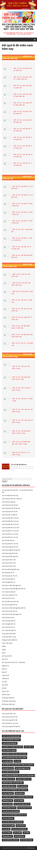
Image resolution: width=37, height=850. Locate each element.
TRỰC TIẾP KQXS (7, 643)
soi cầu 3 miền (7, 804)
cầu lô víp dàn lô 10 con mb (10, 531)
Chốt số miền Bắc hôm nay (11, 740)
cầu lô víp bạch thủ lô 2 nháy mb (12, 499)
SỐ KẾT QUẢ (6, 694)
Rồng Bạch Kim (7, 800)
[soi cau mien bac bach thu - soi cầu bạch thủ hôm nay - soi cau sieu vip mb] (18, 8)
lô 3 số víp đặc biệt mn (18, 464)
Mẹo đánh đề (20, 793)
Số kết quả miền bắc (8, 698)
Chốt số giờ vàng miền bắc (11, 736)
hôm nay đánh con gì (24, 779)
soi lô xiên (17, 833)
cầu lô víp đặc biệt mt (8, 579)
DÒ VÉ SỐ (5, 685)
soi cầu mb (6, 829)
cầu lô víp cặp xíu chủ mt (9, 576)
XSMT (4, 653)
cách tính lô (29, 747)
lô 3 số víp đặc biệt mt (8, 592)
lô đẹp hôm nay (8, 793)
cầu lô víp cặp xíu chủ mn (9, 611)
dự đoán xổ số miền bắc (10, 772)
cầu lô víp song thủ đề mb (10, 547)
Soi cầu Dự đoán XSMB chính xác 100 (14, 815)
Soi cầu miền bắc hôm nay (10, 495)
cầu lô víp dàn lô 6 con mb (10, 537)
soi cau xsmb (19, 800)
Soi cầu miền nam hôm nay (10, 601)
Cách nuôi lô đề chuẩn (9, 633)
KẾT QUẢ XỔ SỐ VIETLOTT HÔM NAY (13, 662)
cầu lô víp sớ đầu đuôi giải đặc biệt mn (14, 608)
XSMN (4, 650)
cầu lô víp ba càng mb (8, 502)
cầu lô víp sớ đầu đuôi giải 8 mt (11, 585)
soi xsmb (26, 833)
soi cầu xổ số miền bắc (19, 829)
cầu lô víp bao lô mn (8, 617)
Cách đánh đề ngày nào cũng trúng (14, 757)
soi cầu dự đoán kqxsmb (11, 811)
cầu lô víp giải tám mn (8, 624)
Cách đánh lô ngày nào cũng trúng (14, 754)
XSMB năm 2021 (7, 836)
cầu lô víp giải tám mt (8, 582)
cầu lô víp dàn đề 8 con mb (10, 524)
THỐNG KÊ (5, 678)
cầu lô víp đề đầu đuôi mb (10, 556)
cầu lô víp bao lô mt (8, 572)
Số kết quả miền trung (8, 701)
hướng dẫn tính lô (9, 786)
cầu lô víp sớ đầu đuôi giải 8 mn (11, 614)
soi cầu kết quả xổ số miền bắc (13, 822)
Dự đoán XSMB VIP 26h (22, 768)
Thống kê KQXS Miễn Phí (9, 640)
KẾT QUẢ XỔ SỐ (7, 656)
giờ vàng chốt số (8, 779)
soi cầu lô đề (21, 825)
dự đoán (17, 761)
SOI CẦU (4, 682)
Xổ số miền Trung (26, 840)
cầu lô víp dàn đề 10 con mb (10, 527)
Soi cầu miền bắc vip (8, 540)
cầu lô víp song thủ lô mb (9, 553)
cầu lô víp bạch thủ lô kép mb (11, 508)
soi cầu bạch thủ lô (9, 808)
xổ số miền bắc (19, 836)
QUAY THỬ (5, 691)
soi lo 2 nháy (7, 833)
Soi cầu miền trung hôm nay (10, 569)
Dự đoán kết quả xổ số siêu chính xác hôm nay (18, 765)
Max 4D (4, 672)
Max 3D (4, 669)
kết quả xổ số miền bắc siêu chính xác (15, 790)
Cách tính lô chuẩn (9, 750)
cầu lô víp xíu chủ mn (8, 627)
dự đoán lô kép (8, 768)
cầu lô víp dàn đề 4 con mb (10, 518)
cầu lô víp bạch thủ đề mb (10, 505)
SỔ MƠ (4, 688)
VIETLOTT (5, 659)
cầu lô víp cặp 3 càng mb (9, 515)
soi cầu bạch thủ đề (24, 808)
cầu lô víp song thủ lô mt (9, 595)
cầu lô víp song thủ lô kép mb (11, 550)
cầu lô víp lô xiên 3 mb (9, 563)
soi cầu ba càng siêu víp (22, 804)
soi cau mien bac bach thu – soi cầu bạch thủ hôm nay (17, 491)
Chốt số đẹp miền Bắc (10, 743)
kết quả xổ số (22, 786)
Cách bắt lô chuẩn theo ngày (12, 747)
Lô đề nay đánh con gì (9, 637)
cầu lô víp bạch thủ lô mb (9, 511)
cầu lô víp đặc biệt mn (8, 621)
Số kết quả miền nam (8, 704)
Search (5, 481)
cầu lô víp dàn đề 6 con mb (10, 521)
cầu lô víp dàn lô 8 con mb (10, 544)
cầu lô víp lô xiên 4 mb (9, 566)
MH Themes (31, 848)
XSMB (4, 646)
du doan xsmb (7, 761)
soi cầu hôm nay (8, 818)
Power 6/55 (5, 675)
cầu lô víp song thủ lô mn (9, 605)
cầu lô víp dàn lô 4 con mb (10, 534)
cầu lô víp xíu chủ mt (8, 598)
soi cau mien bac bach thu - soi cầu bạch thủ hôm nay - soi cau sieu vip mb (22, 468)
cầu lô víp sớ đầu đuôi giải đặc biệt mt (13, 588)
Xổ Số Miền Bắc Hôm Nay (10, 840)
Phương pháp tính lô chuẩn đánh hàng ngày (17, 797)
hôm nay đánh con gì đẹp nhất (13, 783)
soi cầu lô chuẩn (8, 825)
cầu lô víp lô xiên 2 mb (9, 560)
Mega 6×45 (5, 666)
